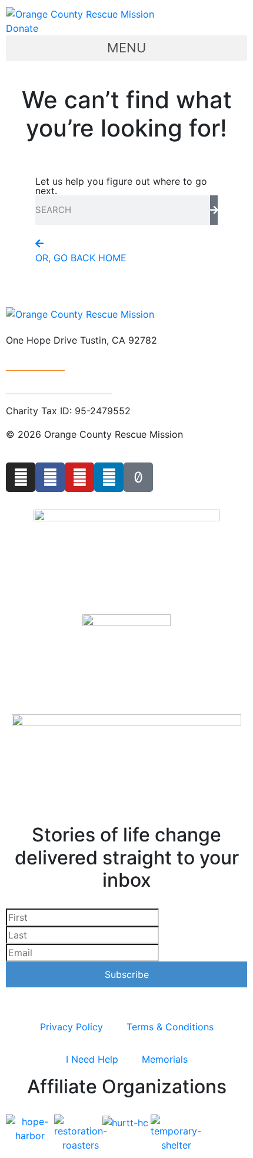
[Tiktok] (138, 477)
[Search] (214, 210)
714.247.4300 (35, 364)
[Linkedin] (109, 477)
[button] (126, 48)
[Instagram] (20, 477)
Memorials (165, 1059)
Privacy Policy (71, 1027)
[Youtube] (79, 477)
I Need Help (92, 1059)
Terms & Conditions (170, 1027)
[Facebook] (50, 477)
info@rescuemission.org (59, 387)
